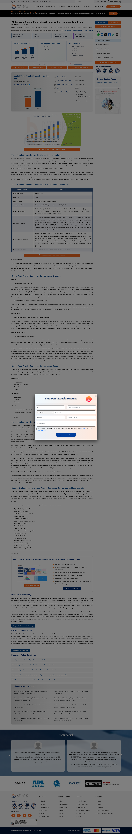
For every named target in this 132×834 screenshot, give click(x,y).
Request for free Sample (66, 435)
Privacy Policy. (83, 428)
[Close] (96, 396)
